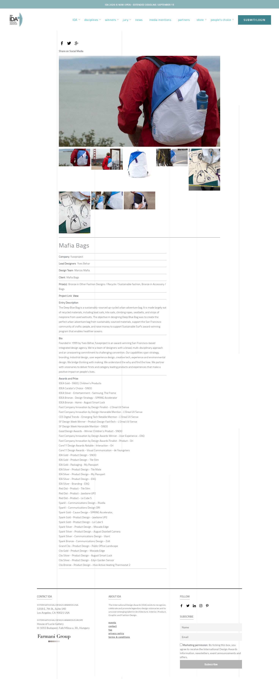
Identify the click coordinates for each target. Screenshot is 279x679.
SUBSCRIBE (186, 617)
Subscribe (211, 664)
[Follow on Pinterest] (209, 605)
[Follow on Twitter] (189, 605)
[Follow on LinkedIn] (196, 605)
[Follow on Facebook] (183, 605)
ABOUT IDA (115, 597)
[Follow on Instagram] (202, 605)
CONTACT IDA (44, 597)
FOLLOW (185, 597)
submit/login (254, 19)
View (76, 295)
